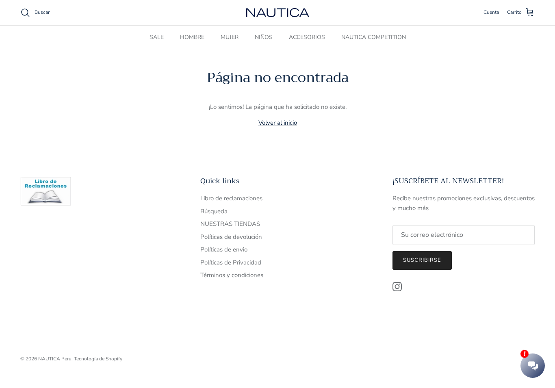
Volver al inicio (277, 123)
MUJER (229, 37)
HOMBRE (192, 37)
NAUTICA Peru (55, 358)
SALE (157, 37)
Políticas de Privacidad (230, 262)
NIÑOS (264, 37)
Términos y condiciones (231, 275)
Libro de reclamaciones (231, 198)
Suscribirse (422, 260)
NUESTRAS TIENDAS (230, 224)
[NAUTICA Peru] (277, 12)
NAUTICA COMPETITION (373, 37)
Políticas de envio (223, 249)
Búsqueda (214, 211)
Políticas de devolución (231, 237)
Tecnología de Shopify (98, 358)
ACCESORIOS (307, 37)
